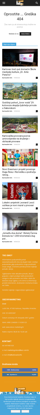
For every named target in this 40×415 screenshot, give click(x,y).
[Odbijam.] (37, 405)
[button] (3, 3)
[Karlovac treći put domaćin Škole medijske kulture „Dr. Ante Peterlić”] (20, 57)
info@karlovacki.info (14, 355)
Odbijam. (25, 411)
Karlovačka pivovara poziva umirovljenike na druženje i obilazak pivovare (16, 139)
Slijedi (34, 374)
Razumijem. (15, 411)
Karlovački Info (7, 78)
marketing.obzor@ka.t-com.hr (18, 350)
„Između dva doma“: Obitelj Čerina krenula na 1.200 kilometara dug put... (19, 236)
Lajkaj (34, 370)
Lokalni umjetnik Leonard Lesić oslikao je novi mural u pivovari (18, 204)
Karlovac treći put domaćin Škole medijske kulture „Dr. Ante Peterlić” (19, 72)
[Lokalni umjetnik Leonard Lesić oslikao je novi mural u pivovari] (20, 191)
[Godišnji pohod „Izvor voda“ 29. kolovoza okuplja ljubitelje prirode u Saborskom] (20, 91)
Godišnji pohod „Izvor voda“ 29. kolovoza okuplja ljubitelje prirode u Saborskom (19, 105)
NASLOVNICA (25, 34)
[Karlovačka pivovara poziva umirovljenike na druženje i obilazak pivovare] (20, 124)
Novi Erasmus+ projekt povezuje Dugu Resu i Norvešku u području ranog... (19, 172)
